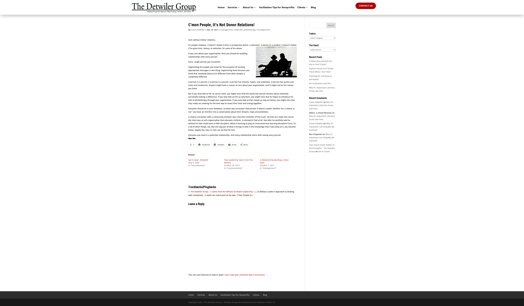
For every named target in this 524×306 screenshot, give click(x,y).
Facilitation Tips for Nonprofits (276, 7)
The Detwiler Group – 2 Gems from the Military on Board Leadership (221, 191)
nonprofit (238, 29)
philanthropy (250, 29)
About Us (248, 7)
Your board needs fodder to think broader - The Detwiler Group (322, 148)
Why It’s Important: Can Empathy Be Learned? (321, 126)
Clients (301, 7)
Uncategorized (263, 29)
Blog (313, 7)
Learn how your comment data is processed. (245, 274)
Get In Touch (324, 151)
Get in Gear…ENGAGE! (198, 160)
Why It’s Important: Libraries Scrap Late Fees (321, 105)
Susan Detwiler (198, 29)
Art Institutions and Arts (320, 83)
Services (232, 7)
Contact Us (366, 5)
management (227, 29)
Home (221, 7)
